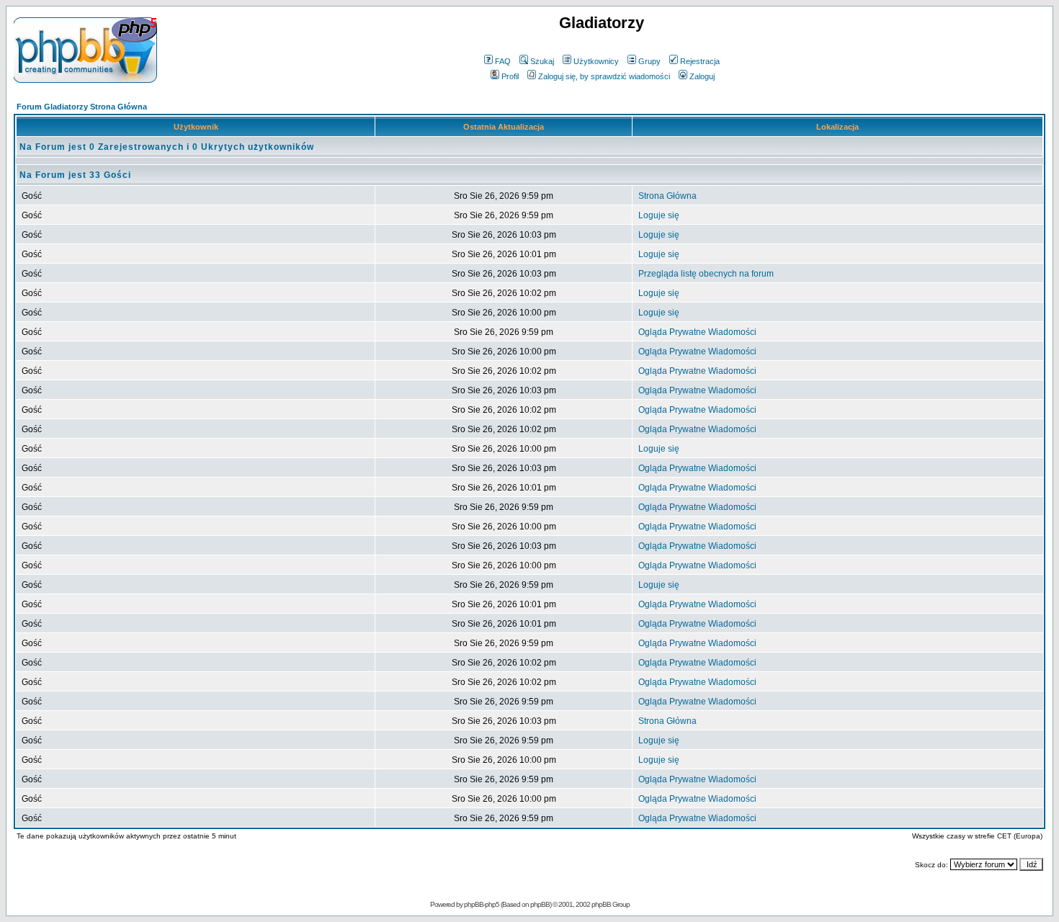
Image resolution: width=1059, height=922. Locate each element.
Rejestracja (700, 61)
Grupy (649, 61)
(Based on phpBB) (526, 904)
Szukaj (542, 61)
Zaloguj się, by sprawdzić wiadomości (604, 76)
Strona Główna (667, 196)
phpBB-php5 (482, 904)
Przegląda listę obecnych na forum (706, 274)
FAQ (503, 61)
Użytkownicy (596, 61)
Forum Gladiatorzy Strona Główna (82, 106)
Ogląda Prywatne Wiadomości (697, 332)
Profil (510, 76)
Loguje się (658, 215)
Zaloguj (702, 76)
